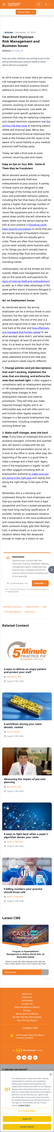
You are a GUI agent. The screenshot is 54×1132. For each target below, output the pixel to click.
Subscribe (38, 583)
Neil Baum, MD (14, 676)
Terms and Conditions (27, 1013)
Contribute (27, 1000)
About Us (27, 993)
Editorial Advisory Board (27, 1007)
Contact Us (27, 1003)
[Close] (51, 1074)
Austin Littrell (13, 731)
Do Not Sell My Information (27, 1017)
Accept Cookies (27, 1127)
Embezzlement (32, 606)
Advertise (27, 997)
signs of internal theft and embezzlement (26, 281)
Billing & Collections (12, 606)
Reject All (27, 1119)
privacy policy (13, 591)
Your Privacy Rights (27, 1020)
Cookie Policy (24, 1105)
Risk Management (12, 611)
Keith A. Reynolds (15, 841)
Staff (44, 606)
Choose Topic (24, 12)
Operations (30, 611)
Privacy (27, 1010)
